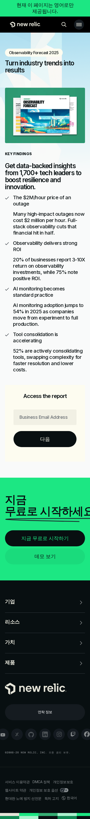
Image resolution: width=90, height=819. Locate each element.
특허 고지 (51, 798)
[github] (31, 734)
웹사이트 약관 (15, 790)
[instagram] (59, 734)
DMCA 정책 (41, 782)
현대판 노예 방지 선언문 (23, 798)
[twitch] (73, 734)
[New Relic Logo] (24, 24)
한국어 (72, 798)
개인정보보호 (63, 782)
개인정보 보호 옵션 (43, 790)
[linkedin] (45, 734)
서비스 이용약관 (17, 782)
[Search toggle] (64, 25)
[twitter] (17, 734)
